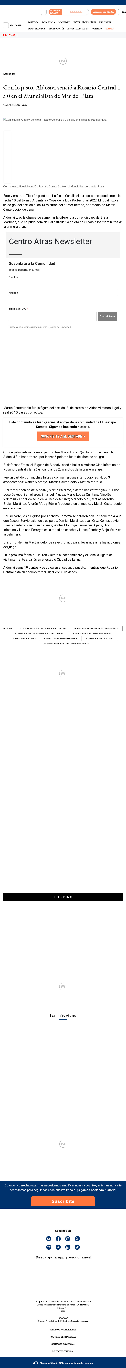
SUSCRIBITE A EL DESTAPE (62, 436)
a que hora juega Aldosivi (100, 638)
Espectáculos (36, 28)
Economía (48, 22)
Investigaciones (78, 28)
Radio (110, 28)
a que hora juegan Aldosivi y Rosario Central (40, 633)
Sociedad (64, 22)
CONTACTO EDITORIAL (63, 1351)
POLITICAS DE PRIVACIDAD (63, 1337)
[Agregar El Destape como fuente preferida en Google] (63, 111)
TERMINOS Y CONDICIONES (63, 1330)
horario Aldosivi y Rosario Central (92, 633)
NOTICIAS (7, 629)
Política (33, 22)
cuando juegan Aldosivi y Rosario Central (43, 629)
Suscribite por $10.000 (103, 11)
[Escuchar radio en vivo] (75, 12)
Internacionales (85, 22)
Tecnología (56, 28)
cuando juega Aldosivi (24, 638)
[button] (7, 135)
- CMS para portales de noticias (66, 1363)
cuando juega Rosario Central (61, 638)
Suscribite (63, 1201)
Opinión (97, 28)
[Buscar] (43, 11)
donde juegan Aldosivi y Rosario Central (96, 629)
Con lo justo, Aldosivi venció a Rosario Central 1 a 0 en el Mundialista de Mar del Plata (53, 186)
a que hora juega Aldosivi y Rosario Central (65, 643)
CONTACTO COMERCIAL (63, 1344)
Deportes (105, 22)
